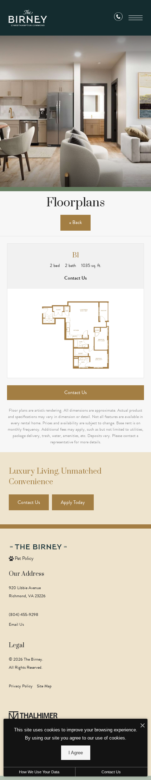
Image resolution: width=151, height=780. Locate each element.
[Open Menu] (136, 17)
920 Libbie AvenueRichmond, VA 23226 (27, 592)
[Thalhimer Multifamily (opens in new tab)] (33, 717)
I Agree (75, 752)
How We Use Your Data (39, 772)
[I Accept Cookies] (142, 726)
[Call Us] (118, 18)
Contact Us (111, 772)
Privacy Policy (21, 686)
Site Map (44, 686)
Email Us (16, 624)
